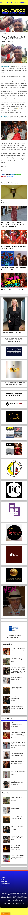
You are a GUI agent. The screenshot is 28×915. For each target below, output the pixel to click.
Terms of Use (11, 900)
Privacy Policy (3, 885)
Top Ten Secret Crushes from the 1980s (12, 289)
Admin (12, 41)
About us (2, 879)
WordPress (11, 903)
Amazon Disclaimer (4, 881)
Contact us (3, 877)
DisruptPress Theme (20, 903)
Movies (3, 33)
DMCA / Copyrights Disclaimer (6, 883)
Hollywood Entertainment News (15, 2)
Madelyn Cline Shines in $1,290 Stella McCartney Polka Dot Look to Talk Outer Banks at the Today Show (13, 224)
